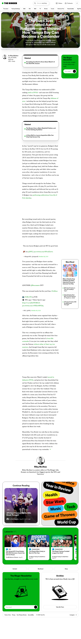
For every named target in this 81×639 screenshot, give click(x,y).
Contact (15, 569)
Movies (46, 8)
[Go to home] (9, 3)
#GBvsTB (28, 297)
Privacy (13, 615)
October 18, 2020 (43, 256)
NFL (30, 8)
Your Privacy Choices (21, 615)
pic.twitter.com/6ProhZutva (43, 252)
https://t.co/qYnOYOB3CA (31, 303)
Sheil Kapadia (15, 519)
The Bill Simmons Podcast (12, 557)
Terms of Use (8, 615)
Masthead (40, 569)
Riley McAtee (14, 55)
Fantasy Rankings (16, 8)
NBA (24, 8)
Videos (60, 3)
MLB (35, 8)
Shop (66, 569)
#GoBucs (54, 291)
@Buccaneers (35, 285)
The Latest (5, 8)
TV (40, 8)
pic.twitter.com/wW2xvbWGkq (32, 306)
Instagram (72, 615)
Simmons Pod (61, 8)
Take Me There (60, 607)
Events (52, 8)
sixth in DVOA (33, 92)
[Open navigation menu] (77, 3)
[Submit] (74, 71)
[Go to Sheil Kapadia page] (7, 519)
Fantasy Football (35, 549)
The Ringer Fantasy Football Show (37, 556)
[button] (41, 3)
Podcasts (70, 3)
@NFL (30, 252)
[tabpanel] (40, 62)
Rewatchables (70, 8)
